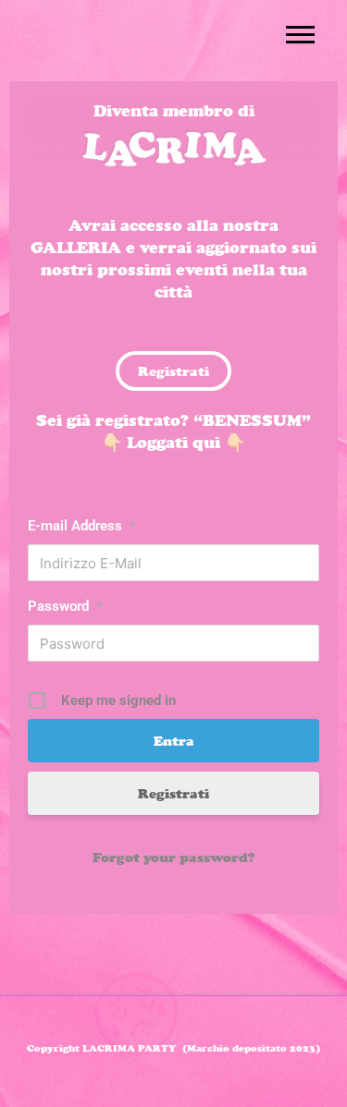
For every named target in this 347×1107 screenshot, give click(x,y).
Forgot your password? (173, 857)
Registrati (173, 793)
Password (65, 606)
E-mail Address (81, 525)
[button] (300, 33)
